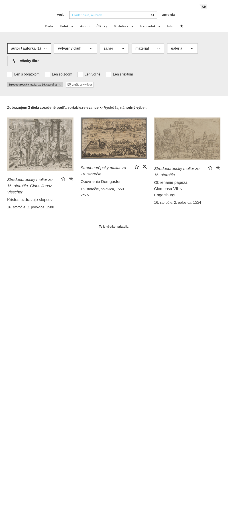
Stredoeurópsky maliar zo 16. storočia (103, 171)
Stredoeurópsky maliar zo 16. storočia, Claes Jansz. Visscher (30, 185)
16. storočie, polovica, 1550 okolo (102, 191)
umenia (168, 15)
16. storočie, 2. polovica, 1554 (177, 202)
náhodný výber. (133, 107)
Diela (49, 26)
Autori (85, 26)
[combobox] (113, 15)
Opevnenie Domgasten (101, 181)
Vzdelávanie (124, 26)
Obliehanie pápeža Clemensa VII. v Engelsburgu (170, 188)
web (61, 15)
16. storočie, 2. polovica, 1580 (30, 207)
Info (170, 26)
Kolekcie (66, 26)
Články (101, 26)
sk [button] (204, 7)
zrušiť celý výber (82, 84)
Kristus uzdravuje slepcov (30, 199)
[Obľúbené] (182, 26)
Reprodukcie (150, 26)
